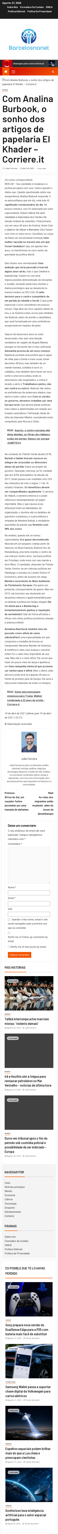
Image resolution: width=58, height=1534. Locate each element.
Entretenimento (13, 1211)
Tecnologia (10, 1203)
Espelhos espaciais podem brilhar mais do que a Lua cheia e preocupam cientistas (28, 1453)
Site (10, 909)
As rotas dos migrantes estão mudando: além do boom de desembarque (42, 803)
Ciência (9, 1199)
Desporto (10, 1207)
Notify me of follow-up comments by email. (28, 939)
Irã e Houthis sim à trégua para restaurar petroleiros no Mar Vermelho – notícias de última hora (28, 1080)
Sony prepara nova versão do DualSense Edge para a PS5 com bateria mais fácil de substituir (26, 1329)
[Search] (53, 72)
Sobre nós (12, 7)
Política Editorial (16, 11)
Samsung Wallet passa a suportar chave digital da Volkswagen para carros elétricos (28, 1391)
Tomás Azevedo (32, 1338)
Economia (10, 1195)
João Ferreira (11, 168)
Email (11, 898)
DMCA (49, 7)
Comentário (15, 843)
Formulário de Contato (32, 7)
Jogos (8, 1320)
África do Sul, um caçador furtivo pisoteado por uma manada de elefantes (17, 801)
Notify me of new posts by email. (28, 946)
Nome (12, 887)
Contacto (9, 1216)
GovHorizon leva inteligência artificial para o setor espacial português (25, 1514)
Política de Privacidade (39, 11)
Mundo (5, 90)
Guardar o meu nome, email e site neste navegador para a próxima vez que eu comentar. (28, 923)
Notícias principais (15, 1187)
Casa (7, 1182)
